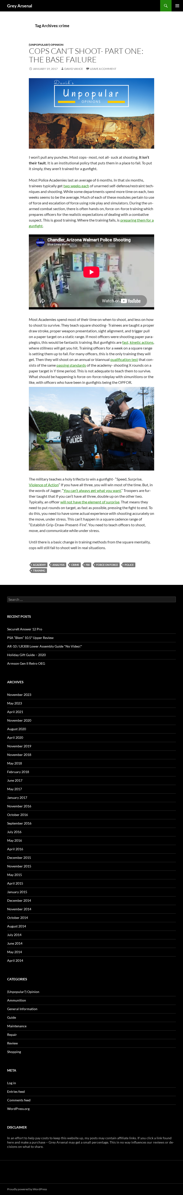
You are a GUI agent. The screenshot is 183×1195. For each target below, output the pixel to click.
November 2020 (19, 720)
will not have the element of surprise (89, 502)
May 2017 (14, 789)
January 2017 (17, 797)
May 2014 (14, 952)
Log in (11, 1083)
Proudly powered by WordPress (27, 1189)
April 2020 (15, 737)
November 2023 (19, 695)
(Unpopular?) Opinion (46, 44)
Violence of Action (44, 484)
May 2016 (14, 840)
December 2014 (19, 900)
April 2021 (15, 712)
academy (39, 564)
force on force (107, 564)
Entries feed (16, 1091)
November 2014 (19, 909)
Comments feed (18, 1100)
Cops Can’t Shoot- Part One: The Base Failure (86, 55)
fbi (88, 564)
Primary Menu (177, 5)
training (39, 570)
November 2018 (19, 755)
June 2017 (14, 780)
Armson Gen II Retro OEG (26, 663)
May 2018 (14, 763)
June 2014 (14, 943)
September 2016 (19, 823)
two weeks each (76, 185)
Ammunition (16, 1000)
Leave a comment (103, 69)
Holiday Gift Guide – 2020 (26, 655)
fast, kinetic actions (137, 342)
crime (75, 564)
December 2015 (19, 858)
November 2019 (19, 746)
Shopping (14, 1052)
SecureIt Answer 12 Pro (24, 629)
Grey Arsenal (19, 5)
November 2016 (19, 806)
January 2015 (17, 892)
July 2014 (14, 935)
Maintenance (16, 1026)
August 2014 (16, 926)
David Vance (73, 69)
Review (12, 1043)
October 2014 (17, 918)
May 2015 (14, 875)
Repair (12, 1035)
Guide (11, 1017)
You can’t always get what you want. (92, 490)
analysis (58, 564)
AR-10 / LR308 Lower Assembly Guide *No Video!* (44, 646)
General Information (22, 1009)
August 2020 (16, 729)
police (129, 564)
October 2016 (17, 815)
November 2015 (19, 866)
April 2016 (15, 849)
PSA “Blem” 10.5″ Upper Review (30, 638)
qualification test (124, 359)
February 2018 (18, 772)
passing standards (71, 365)
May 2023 (14, 703)
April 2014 (15, 960)
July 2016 (14, 832)
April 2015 (15, 883)
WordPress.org (18, 1109)
